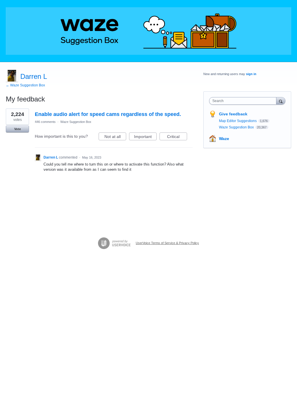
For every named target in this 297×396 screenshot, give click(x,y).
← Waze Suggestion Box (25, 85)
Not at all (115, 137)
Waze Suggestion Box (75, 121)
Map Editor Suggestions (238, 121)
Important (145, 137)
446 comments (45, 121)
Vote (17, 129)
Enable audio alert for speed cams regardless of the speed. (108, 114)
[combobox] (244, 101)
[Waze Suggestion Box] (148, 31)
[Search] (280, 100)
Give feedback (233, 114)
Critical (177, 137)
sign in (251, 74)
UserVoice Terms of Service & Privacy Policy (167, 243)
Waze (224, 138)
